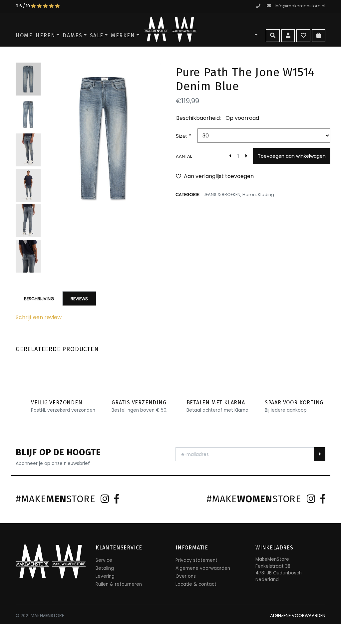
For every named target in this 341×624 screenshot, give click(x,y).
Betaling (105, 568)
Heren (45, 35)
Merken (123, 35)
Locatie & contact (195, 584)
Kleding (266, 194)
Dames (72, 35)
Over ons (185, 576)
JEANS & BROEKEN (221, 194)
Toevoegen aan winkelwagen (292, 156)
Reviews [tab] (79, 299)
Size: (183, 136)
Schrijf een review (39, 317)
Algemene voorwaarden (202, 568)
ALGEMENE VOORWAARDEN (297, 615)
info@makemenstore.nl (300, 6)
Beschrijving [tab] (39, 299)
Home (24, 35)
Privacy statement (196, 560)
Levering (105, 576)
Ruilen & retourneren (119, 584)
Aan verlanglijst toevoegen (219, 176)
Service (104, 560)
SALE (97, 35)
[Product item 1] (103, 138)
